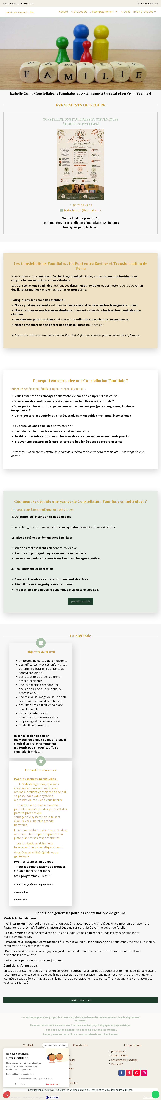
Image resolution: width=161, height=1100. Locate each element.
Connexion (150, 1097)
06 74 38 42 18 (82, 205)
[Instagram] (144, 1073)
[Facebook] (121, 1073)
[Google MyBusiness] (136, 1073)
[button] (6, 1094)
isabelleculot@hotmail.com (82, 210)
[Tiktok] (129, 1073)
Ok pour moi (52, 1084)
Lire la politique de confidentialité (20, 1074)
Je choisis (20, 1084)
